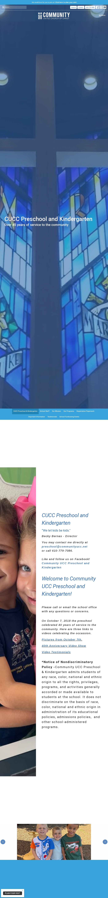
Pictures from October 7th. (62, 639)
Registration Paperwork (85, 411)
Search (73, 7)
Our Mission (56, 411)
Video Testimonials (56, 652)
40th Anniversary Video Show (64, 645)
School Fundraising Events (69, 417)
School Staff (44, 411)
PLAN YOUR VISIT (12, 893)
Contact (80, 7)
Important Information (36, 417)
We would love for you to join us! (54, 2)
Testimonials (52, 417)
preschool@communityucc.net (65, 546)
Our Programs (68, 411)
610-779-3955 (90, 7)
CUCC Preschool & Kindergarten (25, 411)
